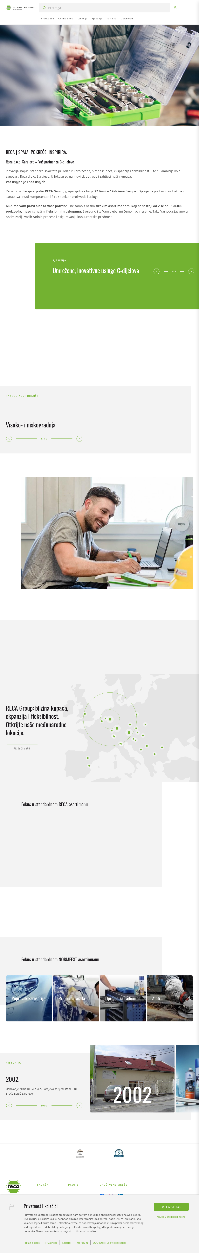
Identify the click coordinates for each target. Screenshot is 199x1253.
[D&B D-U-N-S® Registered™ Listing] (119, 1153)
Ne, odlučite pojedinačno (171, 1216)
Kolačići (66, 1242)
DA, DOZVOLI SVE (171, 1206)
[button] (157, 271)
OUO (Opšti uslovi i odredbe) (109, 1242)
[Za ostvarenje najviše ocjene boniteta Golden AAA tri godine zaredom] (80, 1153)
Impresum (82, 1242)
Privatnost (51, 1242)
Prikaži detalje (32, 1242)
